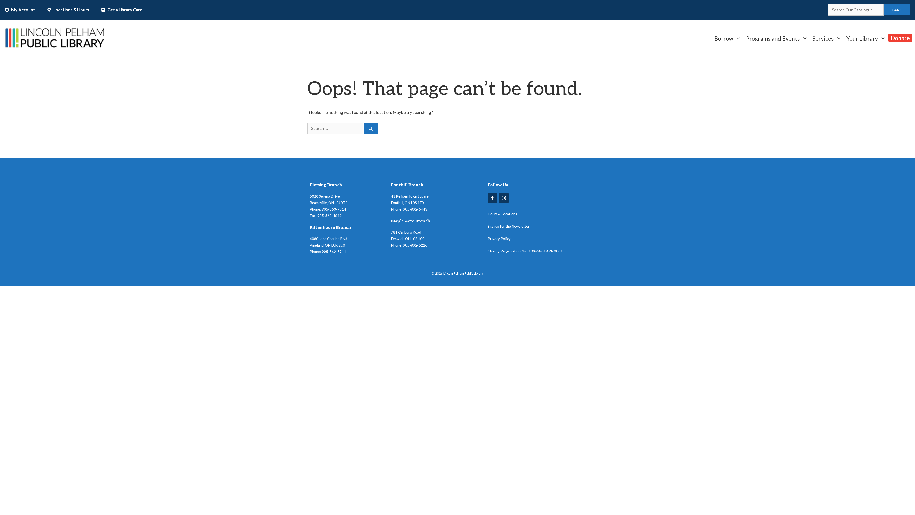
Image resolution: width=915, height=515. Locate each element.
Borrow (723, 38)
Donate (900, 37)
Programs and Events (773, 38)
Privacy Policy (499, 239)
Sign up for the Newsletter (508, 226)
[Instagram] (504, 198)
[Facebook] (492, 198)
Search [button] (897, 9)
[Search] (371, 128)
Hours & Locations (502, 214)
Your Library (862, 38)
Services (823, 38)
